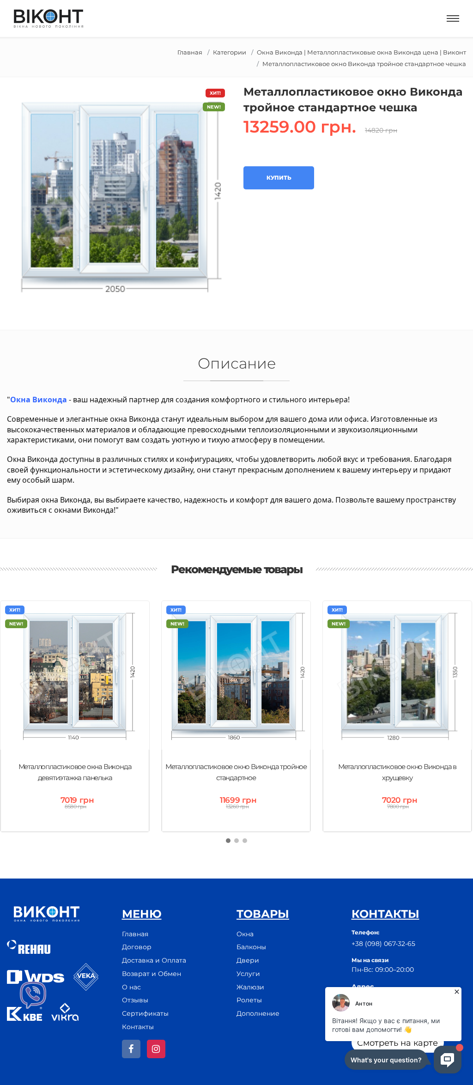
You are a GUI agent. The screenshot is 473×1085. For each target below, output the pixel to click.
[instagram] (156, 1049)
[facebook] (131, 1049)
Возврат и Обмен (151, 974)
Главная (189, 52)
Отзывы (135, 1000)
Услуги (248, 974)
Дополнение (257, 1013)
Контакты (138, 1027)
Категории (229, 52)
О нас (131, 987)
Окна (245, 934)
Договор (137, 947)
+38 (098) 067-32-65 (383, 944)
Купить (279, 177)
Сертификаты (145, 1013)
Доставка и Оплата (154, 960)
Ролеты (249, 1000)
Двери (247, 960)
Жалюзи (250, 987)
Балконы (251, 947)
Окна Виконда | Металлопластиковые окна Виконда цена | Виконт (361, 52)
